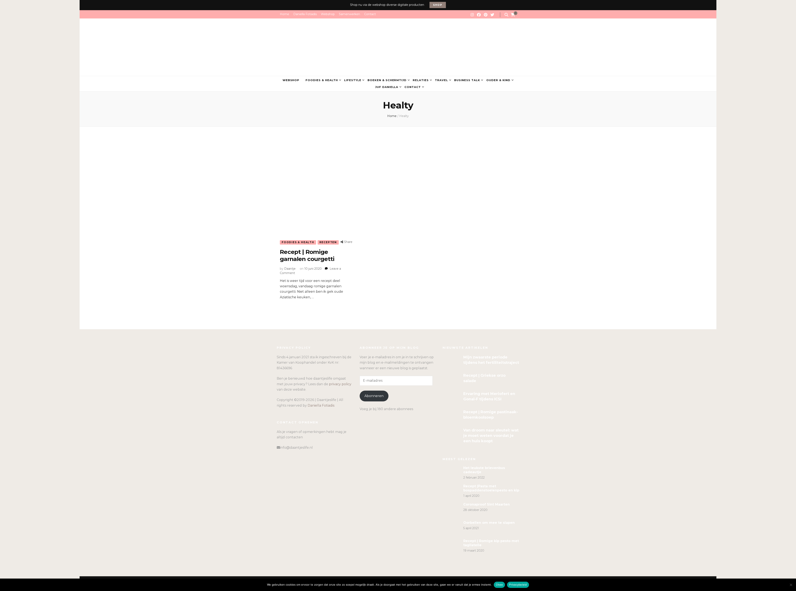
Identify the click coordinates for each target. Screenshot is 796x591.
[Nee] (791, 585)
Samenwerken (349, 14)
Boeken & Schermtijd (387, 80)
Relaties (421, 80)
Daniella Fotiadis (305, 14)
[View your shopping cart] (513, 15)
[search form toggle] (506, 15)
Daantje (290, 269)
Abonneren (373, 396)
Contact (370, 14)
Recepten (328, 242)
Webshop (328, 14)
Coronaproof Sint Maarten (486, 504)
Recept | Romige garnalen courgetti (307, 255)
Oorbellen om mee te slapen (489, 523)
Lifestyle (352, 80)
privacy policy (340, 384)
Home (284, 14)
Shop (437, 4)
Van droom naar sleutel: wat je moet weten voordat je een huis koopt (491, 435)
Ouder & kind (498, 80)
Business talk (467, 80)
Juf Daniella (386, 87)
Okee (499, 584)
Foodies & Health (322, 80)
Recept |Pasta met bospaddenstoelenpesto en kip (491, 488)
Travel (441, 80)
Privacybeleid (518, 584)
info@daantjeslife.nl (296, 448)
